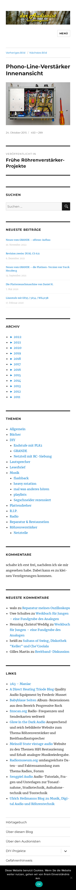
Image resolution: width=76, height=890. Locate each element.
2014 (17, 380)
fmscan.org (18, 711)
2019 (17, 353)
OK (39, 884)
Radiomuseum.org (24, 760)
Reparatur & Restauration (29, 522)
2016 (17, 370)
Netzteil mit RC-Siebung (33, 456)
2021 (17, 342)
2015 (17, 375)
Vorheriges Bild (15, 52)
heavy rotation (25, 484)
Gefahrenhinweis (19, 860)
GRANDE (20, 451)
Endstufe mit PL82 (28, 445)
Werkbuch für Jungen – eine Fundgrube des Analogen (40, 629)
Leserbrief (17, 467)
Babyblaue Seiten (23, 700)
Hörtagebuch (16, 822)
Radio (14, 516)
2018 (17, 359)
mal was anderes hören (31, 489)
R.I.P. (13, 511)
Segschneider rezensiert (32, 500)
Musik (14, 473)
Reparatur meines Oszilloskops (46, 608)
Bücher (15, 434)
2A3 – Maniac (20, 684)
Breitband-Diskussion (52, 652)
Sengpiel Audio (21, 777)
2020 (17, 348)
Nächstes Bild (38, 52)
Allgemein (18, 429)
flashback (21, 478)
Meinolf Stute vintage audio (31, 744)
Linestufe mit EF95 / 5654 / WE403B (27, 297)
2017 (17, 364)
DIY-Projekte (16, 851)
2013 (17, 386)
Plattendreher (20, 505)
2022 (17, 337)
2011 (17, 397)
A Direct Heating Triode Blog (32, 689)
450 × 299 (37, 132)
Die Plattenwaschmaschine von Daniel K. (29, 284)
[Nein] (71, 878)
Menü (63, 33)
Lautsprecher (20, 462)
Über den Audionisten (23, 841)
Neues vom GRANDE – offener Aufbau (28, 239)
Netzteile (21, 533)
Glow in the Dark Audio (27, 722)
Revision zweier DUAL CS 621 (23, 253)
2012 (17, 391)
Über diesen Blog (19, 832)
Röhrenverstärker (23, 527)
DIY (12, 440)
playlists (20, 494)
